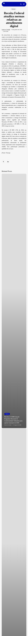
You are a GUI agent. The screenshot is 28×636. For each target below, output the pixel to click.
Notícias (13, 9)
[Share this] (3, 161)
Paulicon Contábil (6, 29)
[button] (24, 4)
